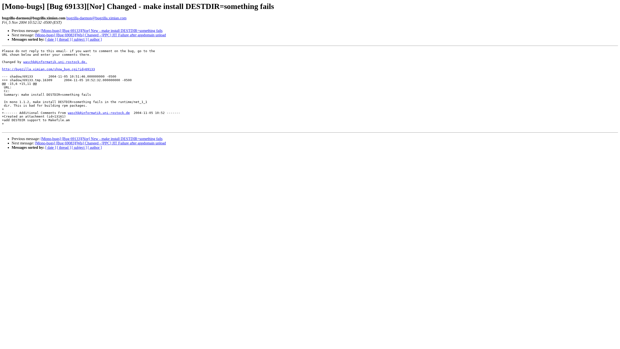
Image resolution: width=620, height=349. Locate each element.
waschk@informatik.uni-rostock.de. (55, 62)
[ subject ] (79, 39)
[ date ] (50, 39)
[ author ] (95, 39)
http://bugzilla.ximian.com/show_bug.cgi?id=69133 (48, 69)
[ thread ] (64, 39)
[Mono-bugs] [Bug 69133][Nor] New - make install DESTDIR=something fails (102, 31)
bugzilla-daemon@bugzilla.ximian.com (96, 18)
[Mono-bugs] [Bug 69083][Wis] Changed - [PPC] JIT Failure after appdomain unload (100, 35)
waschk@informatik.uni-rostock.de (99, 113)
